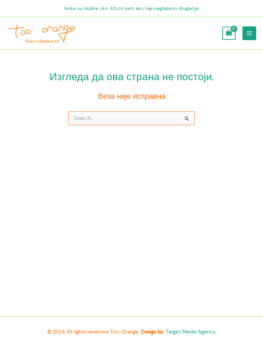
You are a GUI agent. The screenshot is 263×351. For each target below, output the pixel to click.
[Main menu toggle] (249, 33)
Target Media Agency (190, 332)
